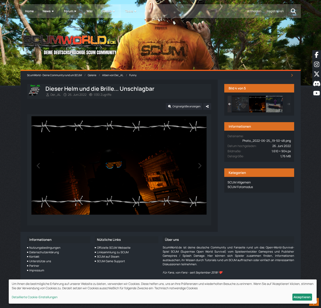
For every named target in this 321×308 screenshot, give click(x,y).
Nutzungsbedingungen (44, 248)
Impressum (36, 270)
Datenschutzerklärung (44, 252)
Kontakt (34, 256)
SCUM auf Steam (108, 256)
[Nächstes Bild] (200, 166)
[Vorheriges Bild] (39, 166)
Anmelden (254, 11)
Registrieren (275, 11)
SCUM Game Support (111, 261)
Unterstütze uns (40, 261)
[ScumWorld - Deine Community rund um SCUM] (161, 44)
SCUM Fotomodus (240, 187)
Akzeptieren (302, 297)
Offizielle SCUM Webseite (114, 248)
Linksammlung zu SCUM (113, 252)
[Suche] (293, 11)
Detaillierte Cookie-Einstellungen (34, 297)
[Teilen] (207, 106)
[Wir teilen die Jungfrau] (274, 104)
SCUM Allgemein (239, 182)
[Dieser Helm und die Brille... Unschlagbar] (257, 104)
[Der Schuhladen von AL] (240, 104)
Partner (34, 266)
